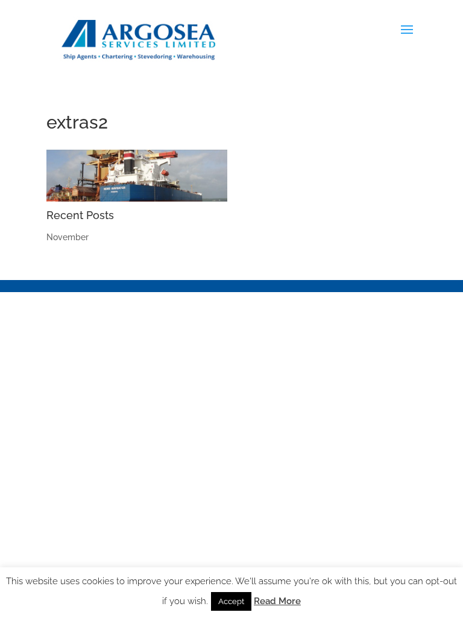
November (67, 237)
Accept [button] (231, 601)
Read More (277, 601)
